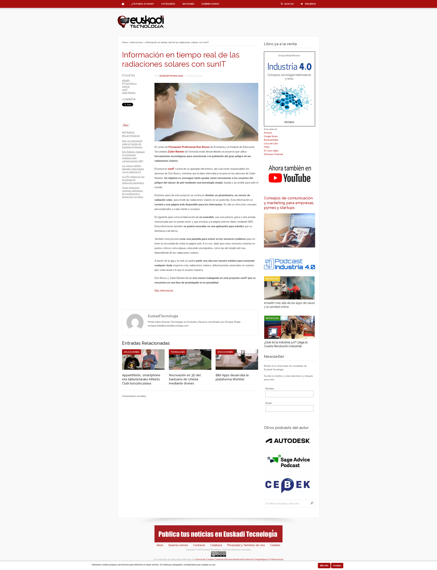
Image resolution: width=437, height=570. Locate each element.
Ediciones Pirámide (273, 154)
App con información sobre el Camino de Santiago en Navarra (132, 144)
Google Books (271, 136)
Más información (163, 290)
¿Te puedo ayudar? (142, 4)
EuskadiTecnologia (171, 76)
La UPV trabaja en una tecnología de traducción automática (133, 180)
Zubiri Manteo (129, 92)
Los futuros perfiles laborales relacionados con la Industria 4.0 (133, 169)
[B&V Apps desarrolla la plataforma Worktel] (237, 369)
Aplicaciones (136, 42)
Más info (324, 565)
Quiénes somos (210, 4)
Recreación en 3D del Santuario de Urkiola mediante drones (185, 379)
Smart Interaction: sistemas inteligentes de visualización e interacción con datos (132, 192)
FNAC (267, 147)
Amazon (268, 132)
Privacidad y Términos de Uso (246, 545)
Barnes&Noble (271, 140)
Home (125, 42)
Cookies (275, 545)
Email (268, 403)
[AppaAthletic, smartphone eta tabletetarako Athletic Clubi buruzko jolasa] (143, 369)
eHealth (126, 80)
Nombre (269, 388)
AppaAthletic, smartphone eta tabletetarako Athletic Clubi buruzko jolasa (141, 379)
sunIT (125, 89)
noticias (126, 86)
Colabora (216, 545)
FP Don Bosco (129, 83)
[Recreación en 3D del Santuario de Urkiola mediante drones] (190, 369)
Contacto (199, 545)
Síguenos (310, 4)
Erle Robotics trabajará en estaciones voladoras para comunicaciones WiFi (133, 156)
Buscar (289, 4)
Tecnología (178, 352)
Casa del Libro (271, 143)
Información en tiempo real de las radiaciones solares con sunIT (180, 59)
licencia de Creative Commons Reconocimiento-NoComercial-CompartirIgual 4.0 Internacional (239, 559)
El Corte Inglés (271, 150)
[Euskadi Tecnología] (141, 27)
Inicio (160, 545)
